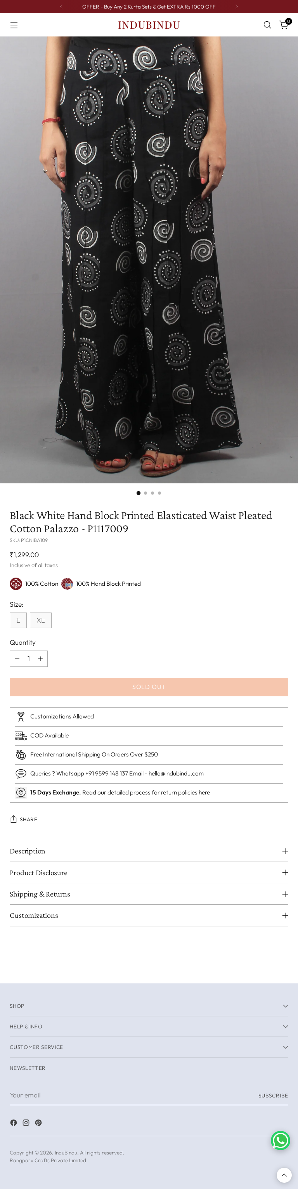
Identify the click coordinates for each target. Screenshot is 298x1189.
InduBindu (66, 1152)
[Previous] (61, 6)
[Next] (236, 6)
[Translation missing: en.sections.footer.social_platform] (14, 1124)
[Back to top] (284, 1175)
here (204, 792)
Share (28, 819)
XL (40, 620)
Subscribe (273, 1095)
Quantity (23, 642)
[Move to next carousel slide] (281, 968)
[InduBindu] (149, 24)
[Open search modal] (267, 25)
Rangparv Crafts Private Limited (48, 1160)
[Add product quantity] (40, 658)
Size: (17, 604)
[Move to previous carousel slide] (263, 969)
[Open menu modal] (14, 25)
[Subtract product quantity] (17, 658)
